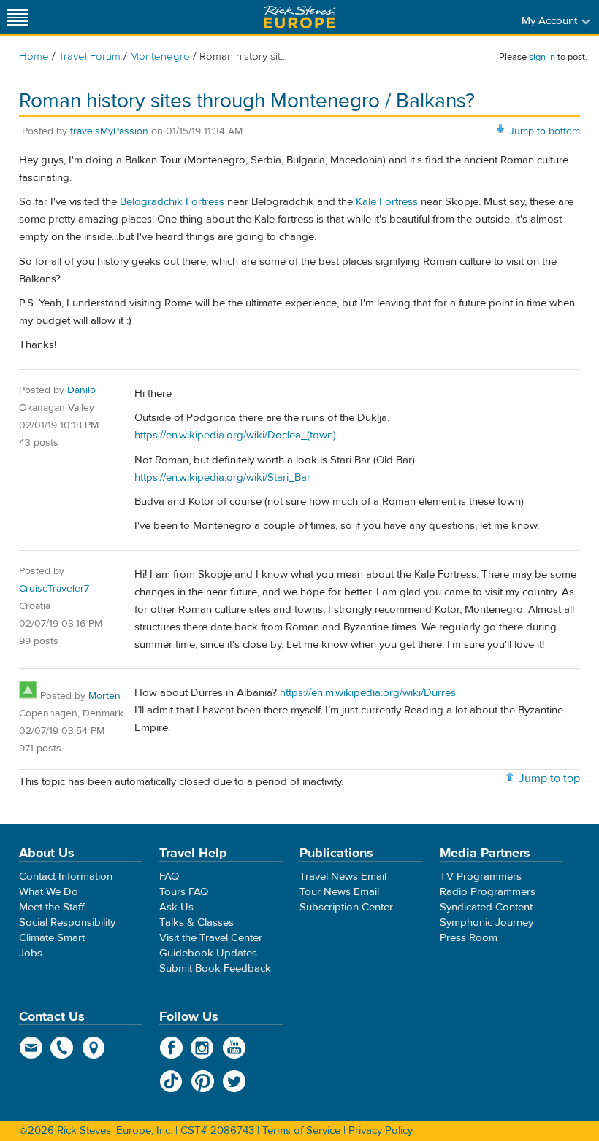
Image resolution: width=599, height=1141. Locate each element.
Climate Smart (52, 938)
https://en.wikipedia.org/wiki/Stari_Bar (222, 477)
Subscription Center (346, 907)
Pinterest (203, 1081)
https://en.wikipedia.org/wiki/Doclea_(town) (235, 435)
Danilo (81, 390)
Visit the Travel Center (210, 938)
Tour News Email (339, 892)
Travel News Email (343, 876)
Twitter (234, 1081)
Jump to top (549, 778)
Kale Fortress (387, 202)
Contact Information (65, 876)
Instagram (203, 1047)
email (31, 1047)
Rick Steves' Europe (299, 17)
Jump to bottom (544, 131)
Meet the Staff (52, 907)
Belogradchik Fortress (172, 202)
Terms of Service (301, 1130)
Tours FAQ (183, 892)
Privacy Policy (380, 1130)
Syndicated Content (486, 907)
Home (34, 56)
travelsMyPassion (109, 131)
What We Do (48, 892)
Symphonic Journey (486, 922)
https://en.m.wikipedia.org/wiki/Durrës (368, 693)
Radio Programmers (487, 892)
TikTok (171, 1081)
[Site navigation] (18, 17)
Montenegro (160, 56)
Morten (104, 696)
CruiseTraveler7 (54, 588)
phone (62, 1047)
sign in (542, 57)
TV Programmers (481, 876)
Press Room (468, 938)
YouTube (234, 1047)
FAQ (169, 876)
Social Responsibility (67, 922)
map (94, 1047)
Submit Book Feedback (215, 968)
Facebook (171, 1047)
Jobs (30, 953)
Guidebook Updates (208, 953)
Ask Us (176, 907)
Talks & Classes (196, 922)
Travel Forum (89, 56)
